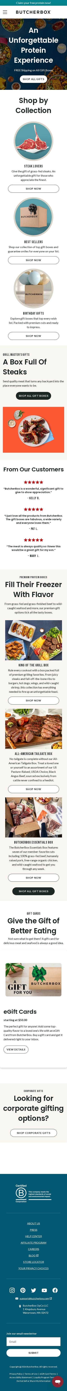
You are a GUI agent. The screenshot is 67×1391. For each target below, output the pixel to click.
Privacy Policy (16, 1373)
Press (33, 1229)
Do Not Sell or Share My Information (34, 1381)
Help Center (33, 1236)
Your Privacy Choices (33, 1268)
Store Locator (33, 1261)
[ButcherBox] (33, 12)
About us (33, 1223)
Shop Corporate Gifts (33, 1132)
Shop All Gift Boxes (33, 395)
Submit (33, 1352)
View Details (16, 1049)
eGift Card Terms (48, 1373)
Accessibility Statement (20, 1377)
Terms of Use (31, 1373)
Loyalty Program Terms (45, 1377)
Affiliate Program (33, 1242)
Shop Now (33, 188)
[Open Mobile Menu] (5, 12)
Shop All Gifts (33, 79)
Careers (33, 1249)
